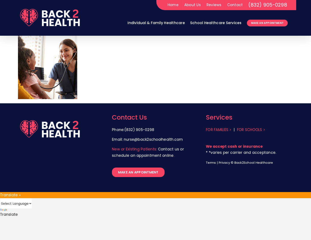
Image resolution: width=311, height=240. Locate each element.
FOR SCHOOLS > (251, 129)
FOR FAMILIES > (218, 129)
